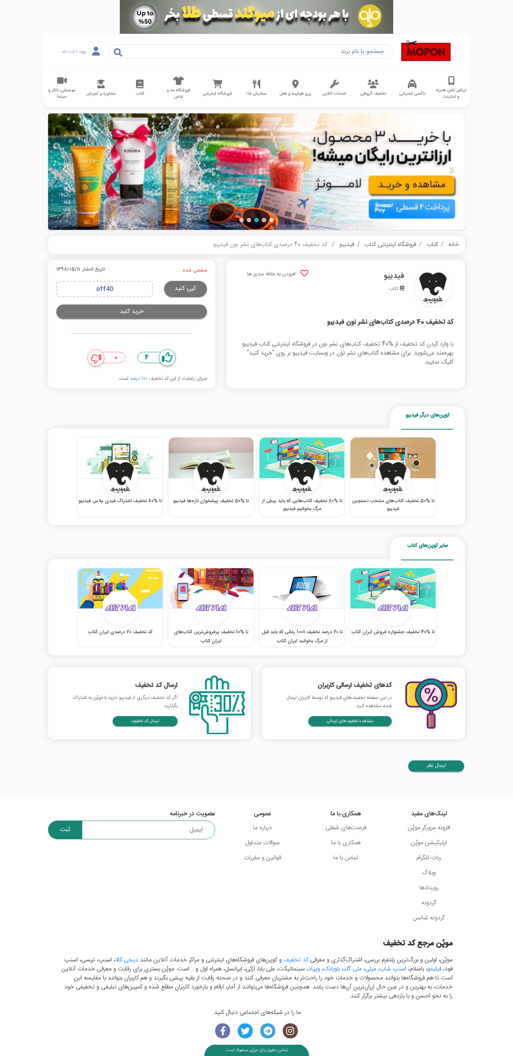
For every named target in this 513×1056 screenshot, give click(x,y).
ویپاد (314, 969)
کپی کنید (185, 289)
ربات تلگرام (428, 858)
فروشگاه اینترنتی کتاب (390, 245)
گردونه (428, 903)
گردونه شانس (429, 918)
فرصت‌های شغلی (346, 828)
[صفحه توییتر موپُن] (245, 1031)
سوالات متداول (262, 843)
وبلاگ (429, 873)
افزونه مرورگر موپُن (429, 828)
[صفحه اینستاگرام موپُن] (290, 1031)
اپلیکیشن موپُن (429, 843)
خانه (453, 245)
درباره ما (262, 828)
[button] (271, 220)
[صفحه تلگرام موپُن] (267, 1031)
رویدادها (429, 888)
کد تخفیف (296, 960)
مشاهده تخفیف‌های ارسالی (350, 721)
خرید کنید (132, 311)
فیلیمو (434, 969)
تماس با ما (345, 858)
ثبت (65, 830)
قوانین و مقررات (262, 858)
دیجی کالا (126, 960)
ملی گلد (352, 969)
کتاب (432, 245)
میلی (370, 969)
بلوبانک (331, 969)
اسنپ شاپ (393, 969)
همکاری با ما (346, 843)
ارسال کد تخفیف (145, 721)
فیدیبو (346, 245)
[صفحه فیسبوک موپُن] (222, 1031)
